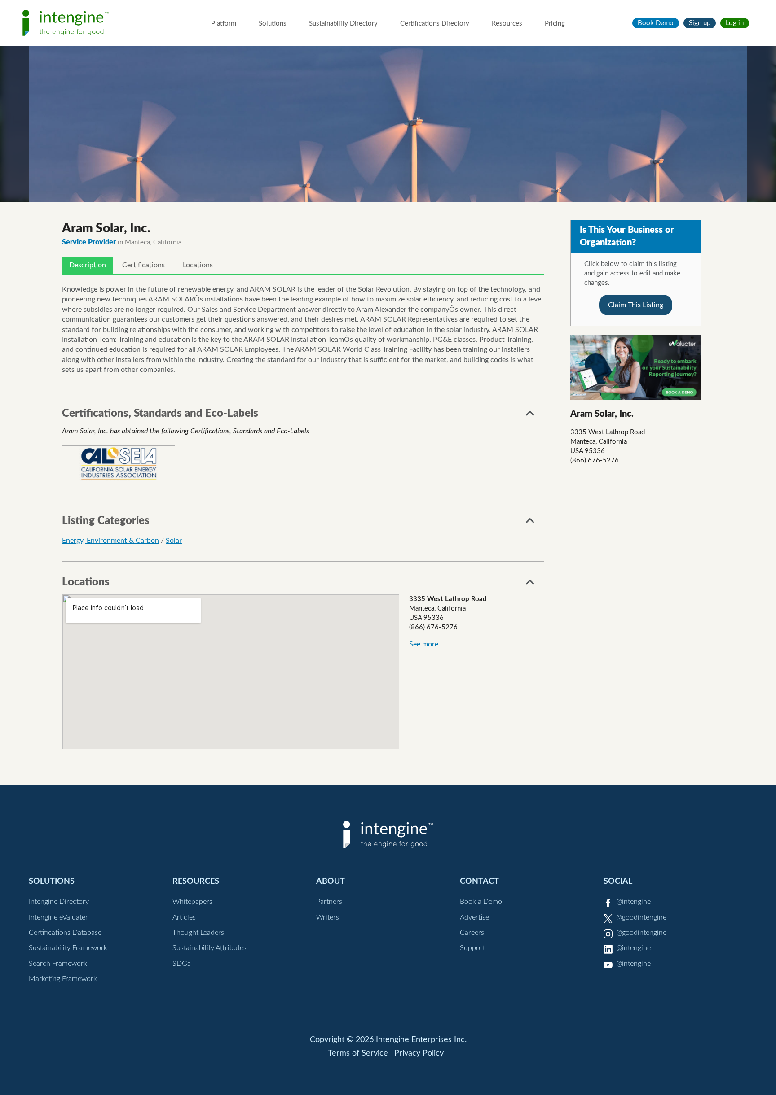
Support (472, 947)
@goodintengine (641, 917)
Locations (198, 265)
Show (530, 416)
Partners (329, 901)
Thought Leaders (198, 932)
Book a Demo (481, 901)
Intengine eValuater (58, 917)
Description (87, 265)
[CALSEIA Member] (118, 463)
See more (423, 644)
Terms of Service (358, 1053)
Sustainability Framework (68, 947)
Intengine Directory (59, 901)
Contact (479, 881)
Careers (472, 932)
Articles (184, 917)
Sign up (699, 23)
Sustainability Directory (343, 23)
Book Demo (656, 23)
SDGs (181, 963)
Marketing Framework (63, 978)
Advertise (474, 917)
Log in (735, 23)
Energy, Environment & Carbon (110, 540)
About (330, 881)
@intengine (633, 901)
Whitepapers (192, 901)
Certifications (143, 265)
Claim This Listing (635, 305)
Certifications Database (65, 932)
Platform (223, 23)
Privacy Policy (419, 1053)
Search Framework (58, 963)
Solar (174, 540)
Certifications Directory (434, 23)
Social (618, 881)
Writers (327, 917)
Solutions (273, 23)
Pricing (555, 23)
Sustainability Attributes (209, 947)
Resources (507, 23)
